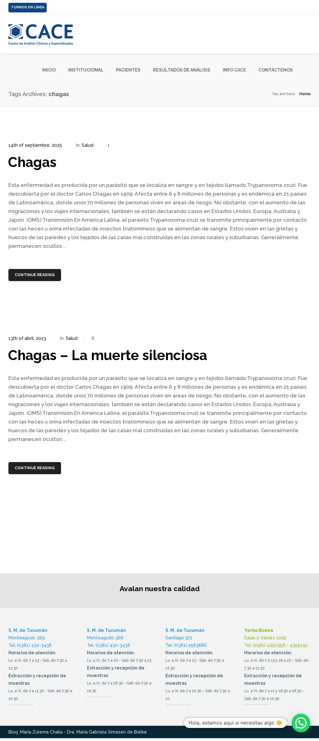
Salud (87, 145)
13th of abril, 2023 (27, 338)
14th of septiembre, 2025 (35, 145)
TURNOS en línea (27, 7)
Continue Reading (35, 275)
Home (305, 94)
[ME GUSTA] (308, 5)
